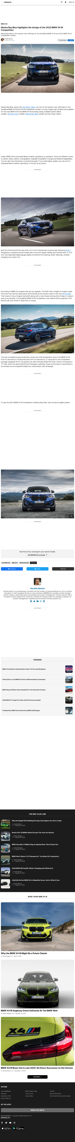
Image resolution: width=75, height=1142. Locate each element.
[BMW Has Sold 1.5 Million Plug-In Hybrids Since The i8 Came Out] (5, 844)
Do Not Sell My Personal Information (60, 1096)
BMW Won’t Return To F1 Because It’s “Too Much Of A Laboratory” (35, 856)
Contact (52, 1091)
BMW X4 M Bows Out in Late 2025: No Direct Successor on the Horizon (37, 1068)
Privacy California (6, 1098)
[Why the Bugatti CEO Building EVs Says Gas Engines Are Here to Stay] (5, 821)
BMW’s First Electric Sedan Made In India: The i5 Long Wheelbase (24, 669)
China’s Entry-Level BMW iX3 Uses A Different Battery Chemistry (23, 679)
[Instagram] (41, 601)
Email (64, 569)
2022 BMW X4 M (6, 562)
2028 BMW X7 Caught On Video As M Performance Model (21, 700)
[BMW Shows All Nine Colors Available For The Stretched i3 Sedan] (69, 687)
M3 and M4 (66, 294)
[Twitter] (34, 601)
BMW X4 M (4, 24)
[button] (71, 516)
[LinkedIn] (44, 601)
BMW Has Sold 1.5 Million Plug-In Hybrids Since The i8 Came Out (35, 844)
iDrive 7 (68, 250)
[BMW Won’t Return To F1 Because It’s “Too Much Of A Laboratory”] (5, 856)
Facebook (13, 569)
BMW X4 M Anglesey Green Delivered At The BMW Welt (29, 1010)
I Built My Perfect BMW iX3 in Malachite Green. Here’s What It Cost (36, 880)
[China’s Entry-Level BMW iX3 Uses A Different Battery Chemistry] (69, 677)
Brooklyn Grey (13, 114)
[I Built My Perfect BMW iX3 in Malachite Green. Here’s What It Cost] (5, 880)
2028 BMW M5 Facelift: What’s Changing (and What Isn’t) (32, 868)
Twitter (38, 569)
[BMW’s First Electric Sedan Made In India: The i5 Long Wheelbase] (69, 666)
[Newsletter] (65, 2)
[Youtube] (11, 1123)
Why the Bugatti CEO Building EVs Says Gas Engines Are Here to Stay (36, 821)
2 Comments (70, 40)
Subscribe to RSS (6, 1096)
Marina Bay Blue (32, 114)
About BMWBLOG (6, 1091)
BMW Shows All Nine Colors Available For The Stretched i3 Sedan (24, 690)
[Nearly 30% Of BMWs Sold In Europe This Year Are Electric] (5, 832)
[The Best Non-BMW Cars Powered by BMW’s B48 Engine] (69, 708)
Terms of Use (29, 1093)
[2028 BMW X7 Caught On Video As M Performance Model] (69, 697)
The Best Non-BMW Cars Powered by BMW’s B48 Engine (21, 710)
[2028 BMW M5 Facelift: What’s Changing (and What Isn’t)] (5, 868)
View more (36, 1077)
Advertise (3, 1093)
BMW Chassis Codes (31, 1091)
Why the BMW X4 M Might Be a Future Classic (24, 953)
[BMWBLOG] (37, 1118)
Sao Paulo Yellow (28, 107)
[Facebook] (31, 601)
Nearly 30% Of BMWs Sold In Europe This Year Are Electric (33, 832)
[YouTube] (37, 601)
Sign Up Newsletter (55, 1093)
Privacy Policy (29, 1096)
